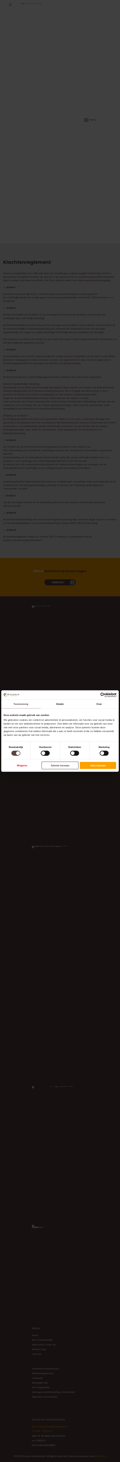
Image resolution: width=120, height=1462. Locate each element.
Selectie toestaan (60, 765)
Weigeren (22, 765)
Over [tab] (99, 704)
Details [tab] (60, 704)
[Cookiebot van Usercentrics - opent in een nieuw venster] (102, 695)
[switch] (45, 753)
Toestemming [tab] (20, 704)
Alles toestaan (98, 765)
